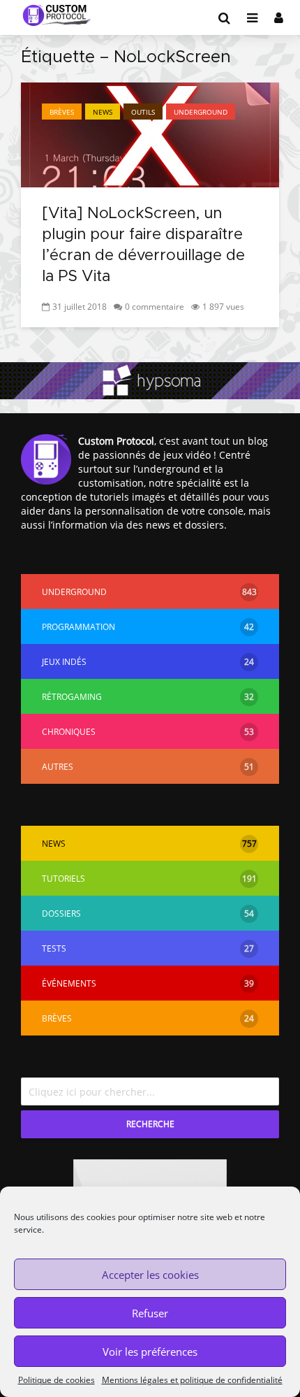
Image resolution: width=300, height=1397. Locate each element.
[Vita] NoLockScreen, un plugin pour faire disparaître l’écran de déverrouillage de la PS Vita (143, 245)
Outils (143, 112)
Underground (200, 112)
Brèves (62, 112)
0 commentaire (154, 307)
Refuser (150, 1313)
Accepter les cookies (150, 1275)
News (102, 112)
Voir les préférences (150, 1352)
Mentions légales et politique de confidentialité (192, 1380)
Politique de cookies (56, 1380)
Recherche (150, 1124)
